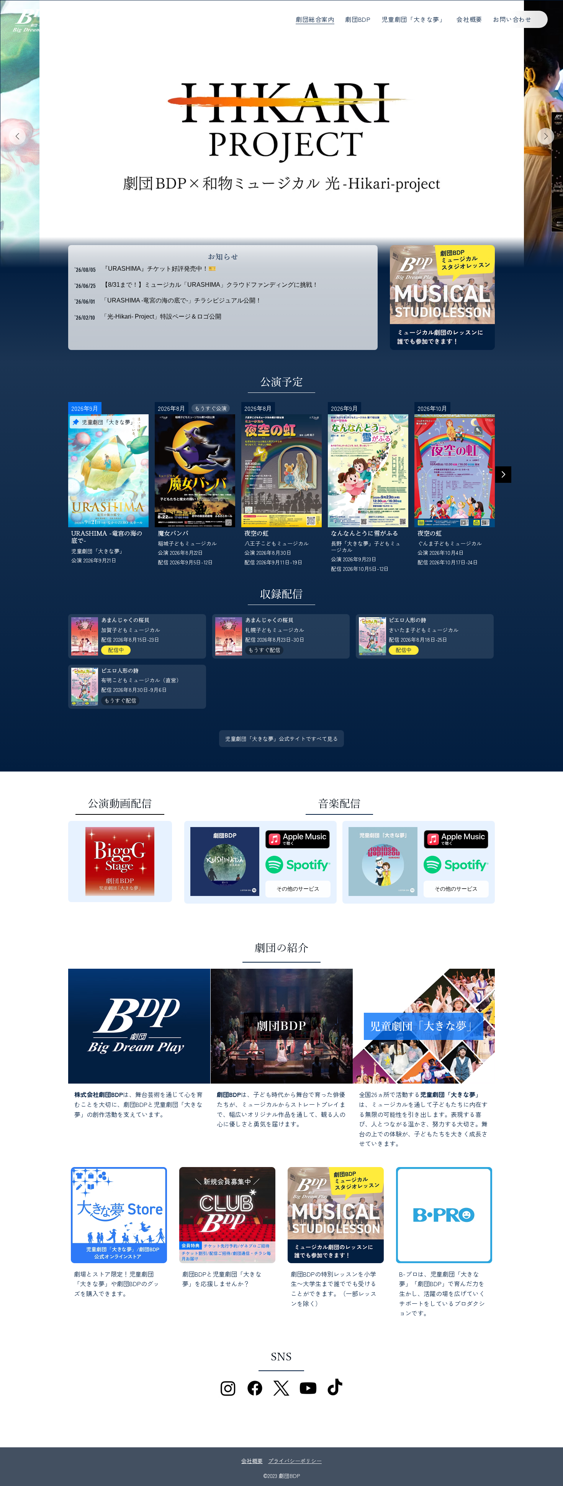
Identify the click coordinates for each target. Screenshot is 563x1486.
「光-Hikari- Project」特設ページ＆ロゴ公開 (161, 316)
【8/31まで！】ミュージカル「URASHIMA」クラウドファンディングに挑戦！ (210, 284)
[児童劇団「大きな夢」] (423, 1026)
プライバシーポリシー (295, 1461)
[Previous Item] (17, 136)
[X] (281, 1388)
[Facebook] (255, 1388)
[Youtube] (308, 1388)
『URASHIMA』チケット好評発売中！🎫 (159, 268)
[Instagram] (228, 1388)
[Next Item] (545, 136)
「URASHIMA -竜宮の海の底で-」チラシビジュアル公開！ (181, 300)
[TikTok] (335, 1388)
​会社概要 (252, 1461)
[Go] (503, 474)
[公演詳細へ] (108, 491)
